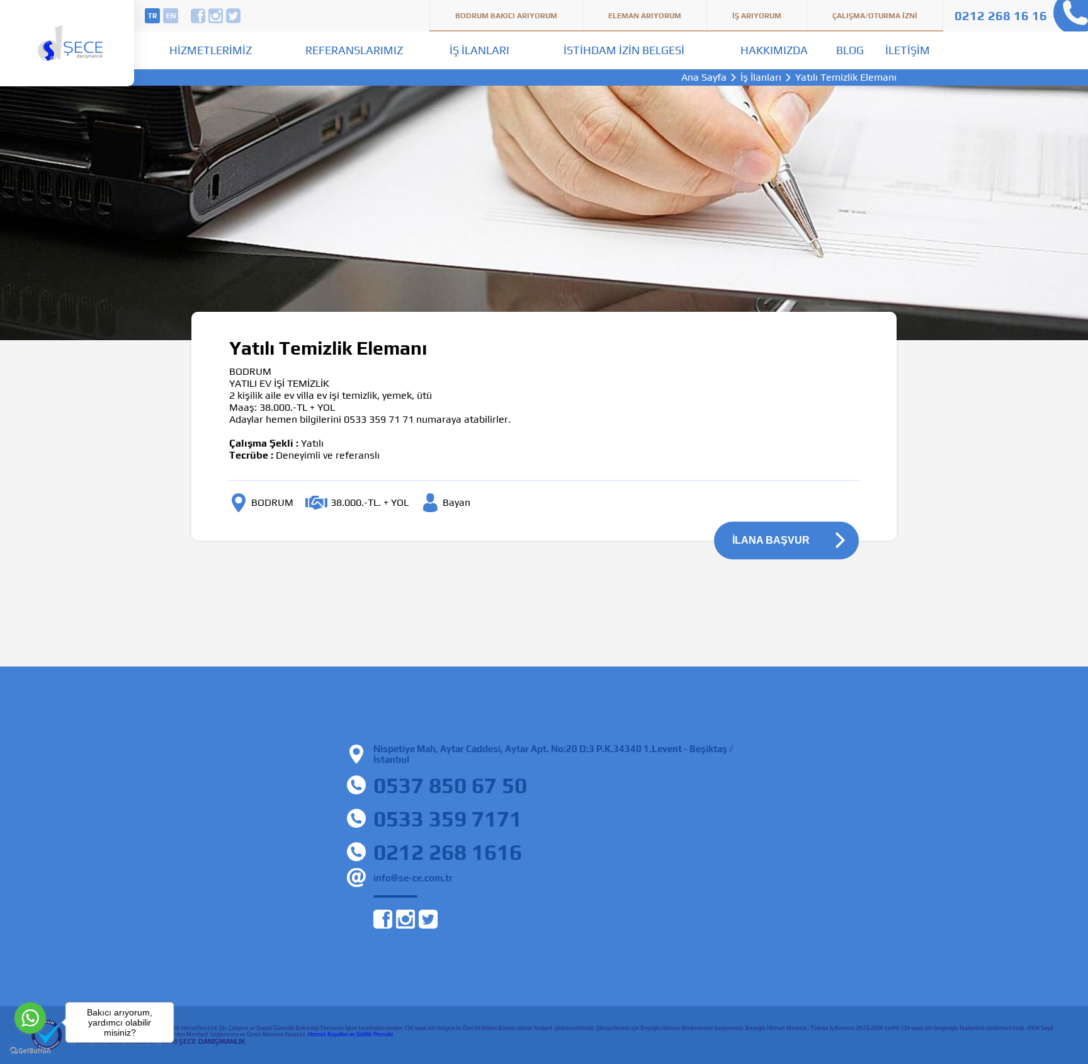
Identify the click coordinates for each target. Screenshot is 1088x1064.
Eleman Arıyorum (644, 15)
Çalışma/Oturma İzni (874, 15)
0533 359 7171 (447, 819)
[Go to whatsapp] (30, 1018)
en (171, 16)
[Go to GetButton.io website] (30, 1051)
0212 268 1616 (447, 852)
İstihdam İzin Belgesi (624, 50)
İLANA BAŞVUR (771, 540)
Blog (850, 50)
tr (152, 16)
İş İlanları (479, 50)
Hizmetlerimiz (210, 50)
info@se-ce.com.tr (413, 877)
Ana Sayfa (704, 77)
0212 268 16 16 (1001, 15)
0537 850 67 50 (450, 785)
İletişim (907, 50)
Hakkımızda (774, 50)
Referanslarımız (354, 50)
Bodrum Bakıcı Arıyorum (506, 15)
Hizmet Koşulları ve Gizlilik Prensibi (350, 1034)
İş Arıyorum (756, 15)
